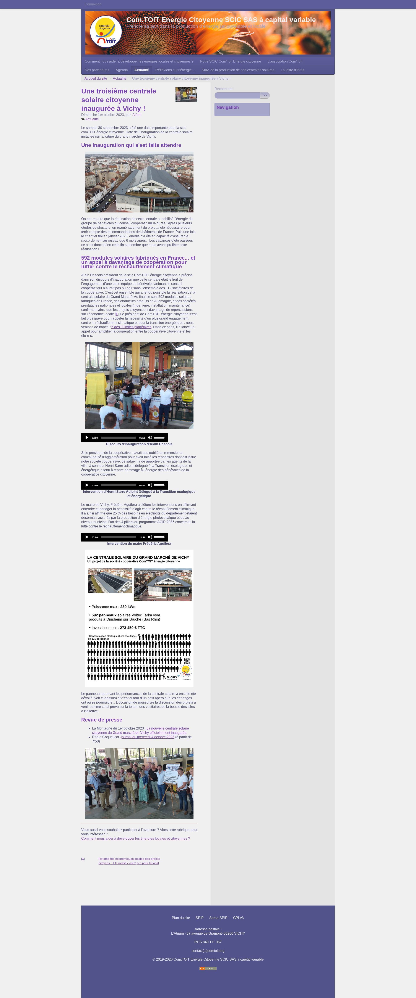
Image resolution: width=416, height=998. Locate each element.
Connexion (92, 4)
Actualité (141, 70)
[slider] (160, 437)
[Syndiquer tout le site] (208, 968)
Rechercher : (224, 89)
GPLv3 (238, 918)
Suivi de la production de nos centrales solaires (238, 70)
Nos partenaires (97, 70)
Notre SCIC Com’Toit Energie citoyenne (230, 61)
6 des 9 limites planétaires (131, 327)
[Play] (87, 437)
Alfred (136, 115)
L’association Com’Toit (285, 61)
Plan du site (181, 918)
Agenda (122, 70)
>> (265, 95)
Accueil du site (95, 78)
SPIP (200, 918)
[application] (124, 437)
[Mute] (150, 437)
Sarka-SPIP (218, 918)
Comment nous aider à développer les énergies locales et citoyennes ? (139, 61)
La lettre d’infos (292, 70)
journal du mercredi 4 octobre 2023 (147, 737)
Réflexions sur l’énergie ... (175, 70)
